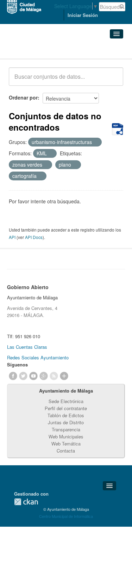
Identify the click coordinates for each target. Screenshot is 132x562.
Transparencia (66, 429)
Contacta (66, 450)
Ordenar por (23, 97)
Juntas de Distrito (66, 422)
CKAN (26, 502)
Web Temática (66, 443)
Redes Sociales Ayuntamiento (38, 357)
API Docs (34, 237)
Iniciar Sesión (83, 15)
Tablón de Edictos (66, 415)
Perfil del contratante (66, 408)
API (12, 237)
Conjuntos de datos (40, 49)
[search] (113, 80)
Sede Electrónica (66, 401)
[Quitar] (95, 142)
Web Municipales (66, 436)
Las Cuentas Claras (27, 346)
